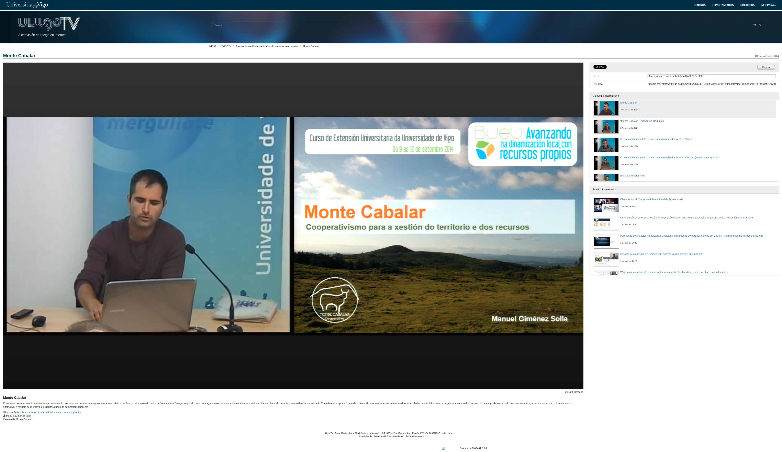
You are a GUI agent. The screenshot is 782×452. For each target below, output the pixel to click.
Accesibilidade (365, 436)
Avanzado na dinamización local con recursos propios (267, 46)
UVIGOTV (226, 46)
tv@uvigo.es (447, 433)
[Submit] (483, 25)
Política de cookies (415, 436)
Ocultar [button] (766, 67)
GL (760, 25)
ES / (755, 25)
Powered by (473, 448)
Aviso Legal (379, 436)
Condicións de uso (395, 436)
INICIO (212, 46)
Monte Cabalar (311, 46)
